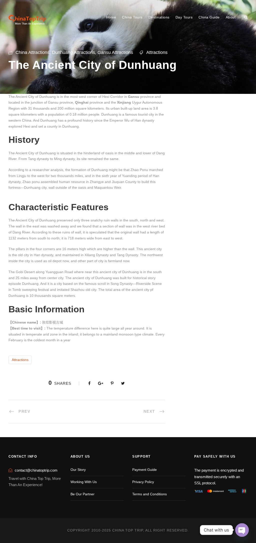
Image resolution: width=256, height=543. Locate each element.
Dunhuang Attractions (73, 52)
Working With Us (83, 482)
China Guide (209, 17)
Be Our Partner (82, 494)
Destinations (159, 17)
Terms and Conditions (149, 494)
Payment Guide (144, 470)
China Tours (132, 17)
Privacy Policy (143, 482)
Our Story (78, 470)
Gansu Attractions (115, 52)
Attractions (157, 52)
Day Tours (184, 17)
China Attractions (33, 52)
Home (111, 17)
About (231, 17)
